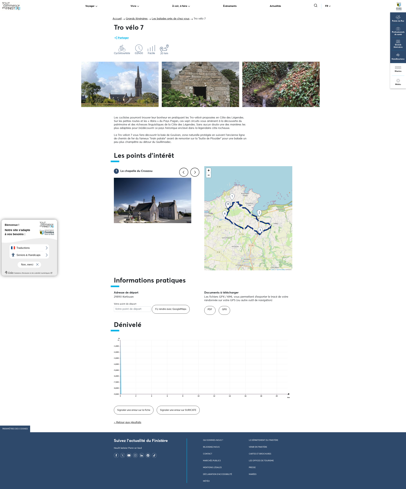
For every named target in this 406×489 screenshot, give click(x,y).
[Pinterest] (148, 455)
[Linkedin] (141, 455)
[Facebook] (116, 455)
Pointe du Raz (398, 21)
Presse (252, 468)
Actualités (275, 6)
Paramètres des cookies (15, 429)
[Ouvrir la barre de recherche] (316, 6)
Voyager (90, 6)
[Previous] (183, 172)
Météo (398, 84)
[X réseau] (122, 455)
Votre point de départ (125, 304)
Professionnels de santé (398, 33)
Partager (123, 38)
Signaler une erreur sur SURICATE (178, 410)
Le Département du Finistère (263, 440)
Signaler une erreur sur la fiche (133, 410)
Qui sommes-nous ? (213, 440)
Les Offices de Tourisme (261, 461)
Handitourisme (398, 59)
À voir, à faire (179, 6)
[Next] (194, 172)
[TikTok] (154, 455)
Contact (207, 454)
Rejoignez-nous (211, 447)
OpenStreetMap (281, 269)
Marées (398, 71)
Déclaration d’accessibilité (217, 474)
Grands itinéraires (398, 46)
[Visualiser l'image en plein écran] (120, 84)
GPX (224, 309)
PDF (210, 309)
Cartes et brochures (260, 454)
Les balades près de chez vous (171, 18)
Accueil (117, 18)
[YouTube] (129, 455)
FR (326, 6)
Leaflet (272, 269)
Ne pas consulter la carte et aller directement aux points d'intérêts (245, 272)
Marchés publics (212, 461)
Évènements (230, 6)
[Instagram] (135, 455)
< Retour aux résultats (127, 422)
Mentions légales (212, 468)
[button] (228, 205)
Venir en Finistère (258, 447)
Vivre (133, 6)
